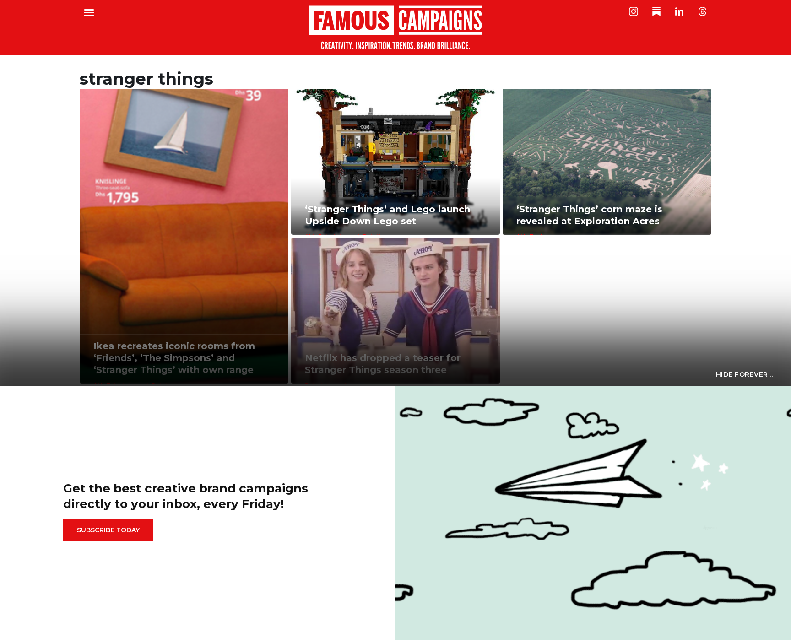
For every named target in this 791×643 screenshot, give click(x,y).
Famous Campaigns (395, 27)
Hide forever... (744, 374)
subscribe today (108, 530)
